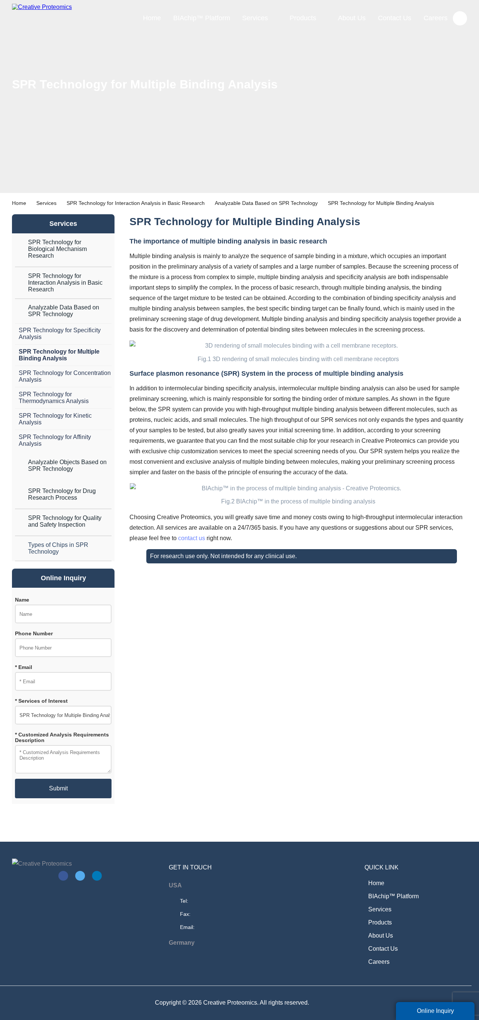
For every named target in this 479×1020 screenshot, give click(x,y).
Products (303, 18)
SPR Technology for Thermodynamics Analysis (54, 397)
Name (22, 600)
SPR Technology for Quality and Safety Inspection (64, 521)
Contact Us (394, 18)
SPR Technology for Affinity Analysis (55, 440)
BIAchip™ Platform (201, 18)
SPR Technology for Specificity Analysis (60, 333)
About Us (352, 18)
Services (255, 18)
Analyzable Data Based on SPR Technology (266, 203)
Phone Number (34, 633)
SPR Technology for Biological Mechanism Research (57, 249)
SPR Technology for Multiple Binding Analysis (59, 354)
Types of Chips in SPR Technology (58, 548)
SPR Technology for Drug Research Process (62, 494)
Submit (58, 788)
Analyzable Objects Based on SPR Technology (67, 465)
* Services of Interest (41, 701)
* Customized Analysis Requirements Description (62, 737)
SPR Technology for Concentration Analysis (65, 376)
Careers (436, 18)
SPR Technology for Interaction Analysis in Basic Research (136, 203)
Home (152, 18)
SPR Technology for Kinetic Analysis (55, 419)
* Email (23, 667)
